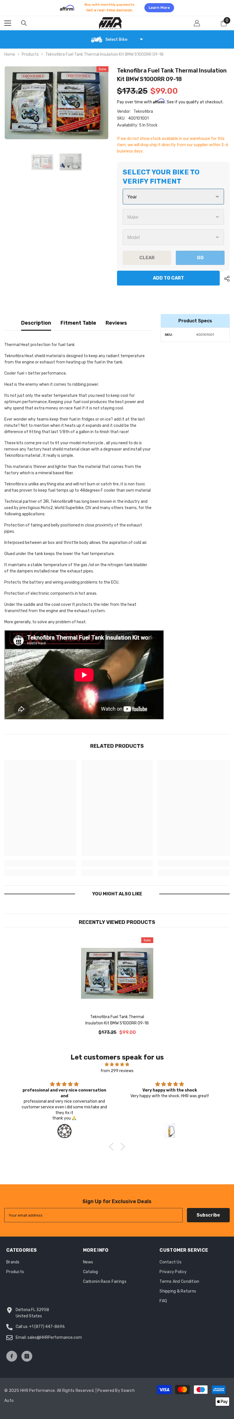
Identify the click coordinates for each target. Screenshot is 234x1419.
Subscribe (208, 1215)
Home (9, 54)
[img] (117, 1064)
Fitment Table (78, 323)
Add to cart (168, 278)
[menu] (7, 23)
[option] (117, 7)
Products (30, 54)
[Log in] (197, 23)
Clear (147, 257)
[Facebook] (11, 1356)
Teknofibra (143, 111)
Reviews (116, 323)
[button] (113, 1146)
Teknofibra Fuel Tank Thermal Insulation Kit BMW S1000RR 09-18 (117, 1020)
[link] (40, 863)
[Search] (24, 23)
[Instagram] (26, 1356)
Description (36, 323)
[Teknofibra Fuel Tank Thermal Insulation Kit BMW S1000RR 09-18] (117, 973)
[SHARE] (225, 279)
